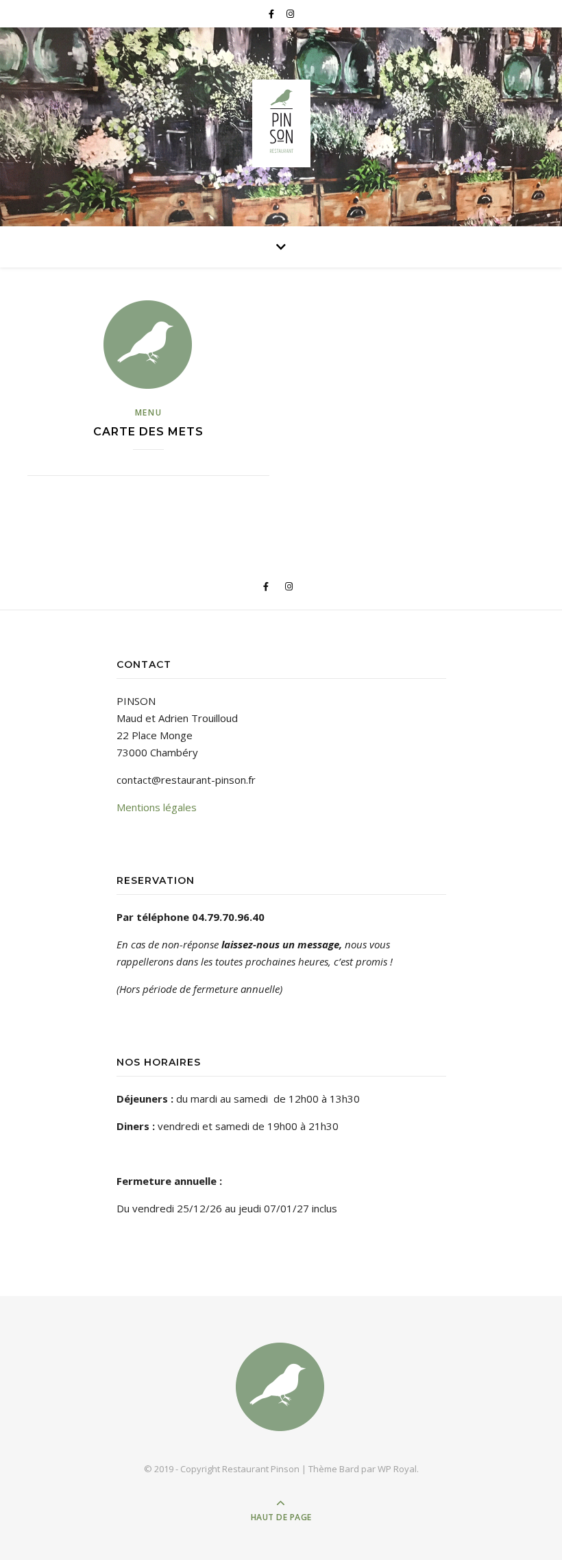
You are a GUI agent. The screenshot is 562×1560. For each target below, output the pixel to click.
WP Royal (397, 1469)
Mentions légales (157, 807)
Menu (148, 412)
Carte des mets (148, 431)
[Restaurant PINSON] (281, 123)
